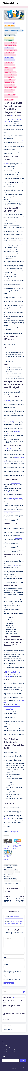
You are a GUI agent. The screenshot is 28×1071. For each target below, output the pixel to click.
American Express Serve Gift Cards (14, 30)
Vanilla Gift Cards (9, 89)
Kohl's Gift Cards (9, 57)
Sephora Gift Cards (10, 79)
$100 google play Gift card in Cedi (10, 865)
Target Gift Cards (9, 84)
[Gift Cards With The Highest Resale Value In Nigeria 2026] (8, 852)
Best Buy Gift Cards (10, 35)
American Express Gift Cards (12, 28)
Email (5, 957)
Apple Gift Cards (7, 400)
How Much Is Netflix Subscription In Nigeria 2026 (14, 1001)
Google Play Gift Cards (11, 50)
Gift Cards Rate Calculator (8, 1047)
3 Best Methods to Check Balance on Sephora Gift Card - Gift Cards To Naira (13, 923)
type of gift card (20, 147)
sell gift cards (6, 880)
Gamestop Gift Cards (10, 45)
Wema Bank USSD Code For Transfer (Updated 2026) (12, 1018)
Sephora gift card (7, 491)
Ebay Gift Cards (9, 37)
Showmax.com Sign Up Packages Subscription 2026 (11, 1006)
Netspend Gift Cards (10, 67)
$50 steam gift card (8, 867)
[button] (8, 891)
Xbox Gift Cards (9, 99)
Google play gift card (19, 457)
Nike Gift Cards (9, 69)
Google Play (6, 461)
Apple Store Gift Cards (10, 32)
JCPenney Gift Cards (10, 55)
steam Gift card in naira (16, 880)
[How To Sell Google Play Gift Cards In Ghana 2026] (17, 841)
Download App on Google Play (9, 1049)
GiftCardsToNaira (10, 3)
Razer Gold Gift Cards (10, 74)
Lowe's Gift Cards (9, 60)
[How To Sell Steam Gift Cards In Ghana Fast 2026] (8, 841)
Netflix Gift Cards (9, 65)
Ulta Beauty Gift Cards (11, 87)
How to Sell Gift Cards (8, 876)
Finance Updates (9, 40)
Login (3, 1041)
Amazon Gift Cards (10, 25)
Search (3, 1056)
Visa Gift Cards (9, 92)
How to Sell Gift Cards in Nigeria (10, 878)
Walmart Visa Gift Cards (11, 97)
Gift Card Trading (9, 23)
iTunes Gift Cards (9, 52)
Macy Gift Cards (9, 62)
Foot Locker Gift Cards (11, 42)
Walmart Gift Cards (10, 94)
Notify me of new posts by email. (13, 979)
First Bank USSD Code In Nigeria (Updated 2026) (14, 1014)
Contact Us (4, 1045)
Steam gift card (18, 538)
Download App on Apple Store (9, 1051)
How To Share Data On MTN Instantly (12, 1010)
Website (6, 964)
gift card (22, 240)
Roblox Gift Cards (9, 77)
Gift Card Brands (9, 47)
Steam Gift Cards (9, 82)
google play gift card (8, 874)
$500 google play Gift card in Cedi (10, 869)
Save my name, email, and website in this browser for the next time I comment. (12, 972)
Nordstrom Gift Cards (10, 72)
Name (5, 950)
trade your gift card (18, 140)
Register (4, 1043)
